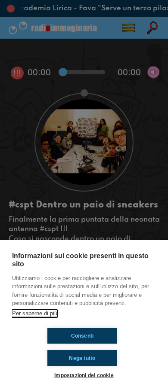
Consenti (82, 336)
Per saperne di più (34, 313)
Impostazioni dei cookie (84, 375)
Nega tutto (82, 358)
